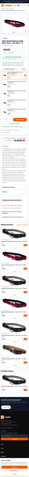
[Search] (22, 5)
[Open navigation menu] (14, 5)
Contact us (6, 407)
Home (2, 8)
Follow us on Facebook (6, 427)
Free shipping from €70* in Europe (8, 0)
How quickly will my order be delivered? (12, 217)
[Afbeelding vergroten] (25, 31)
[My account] (24, 5)
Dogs (4, 8)
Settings (14, 474)
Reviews (4, 191)
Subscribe (14, 439)
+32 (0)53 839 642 (5, 425)
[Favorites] (27, 5)
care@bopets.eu (14, 425)
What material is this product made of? (12, 205)
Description (5, 146)
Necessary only (14, 470)
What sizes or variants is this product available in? (12, 212)
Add (15, 248)
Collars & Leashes (10, 8)
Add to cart (21, 119)
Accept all (14, 467)
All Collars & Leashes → (22, 224)
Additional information (8, 187)
